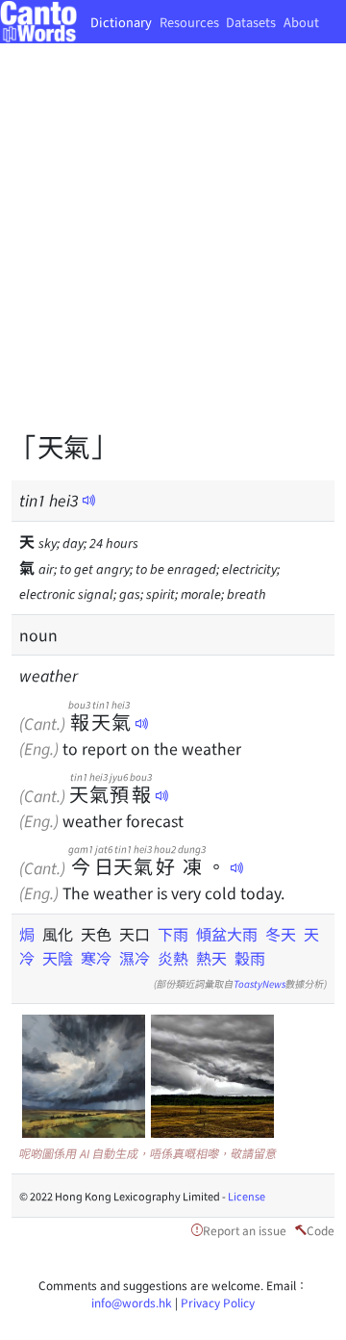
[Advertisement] (173, 250)
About (301, 22)
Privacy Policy (218, 1302)
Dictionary (121, 22)
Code (320, 1230)
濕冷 (134, 957)
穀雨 (250, 957)
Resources (189, 22)
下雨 (173, 933)
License (246, 1195)
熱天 (211, 957)
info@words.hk (131, 1302)
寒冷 (96, 957)
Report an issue (244, 1230)
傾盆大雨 (227, 933)
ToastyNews (259, 983)
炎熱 (173, 957)
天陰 (57, 957)
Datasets (251, 22)
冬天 (280, 933)
